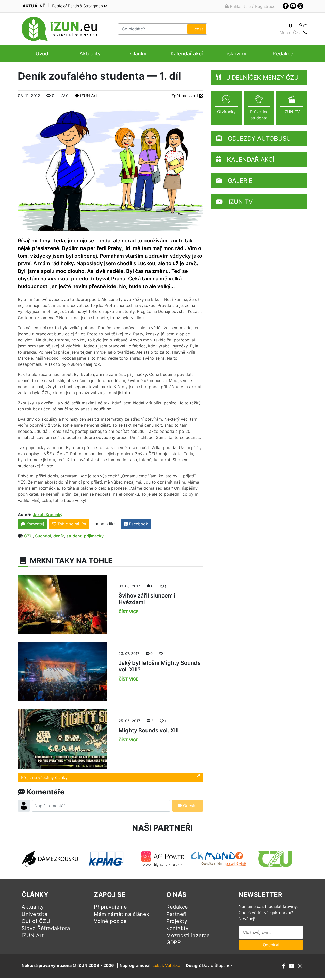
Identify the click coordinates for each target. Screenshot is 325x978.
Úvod (42, 54)
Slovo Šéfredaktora (46, 928)
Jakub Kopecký (47, 514)
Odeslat (190, 805)
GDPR (173, 942)
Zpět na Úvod (185, 95)
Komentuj (34, 523)
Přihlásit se (240, 6)
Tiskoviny (234, 54)
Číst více (129, 611)
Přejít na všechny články (44, 777)
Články (138, 54)
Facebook (138, 523)
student (74, 535)
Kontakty (177, 928)
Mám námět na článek (121, 914)
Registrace (265, 6)
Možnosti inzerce (188, 935)
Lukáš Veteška (166, 965)
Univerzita (34, 914)
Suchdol (43, 535)
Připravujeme (110, 907)
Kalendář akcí (187, 54)
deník (58, 535)
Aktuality (90, 54)
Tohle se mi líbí (71, 523)
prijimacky (94, 535)
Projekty (176, 921)
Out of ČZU (36, 921)
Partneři (176, 914)
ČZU (28, 535)
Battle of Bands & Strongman (77, 5)
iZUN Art (88, 95)
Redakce (283, 54)
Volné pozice (110, 921)
